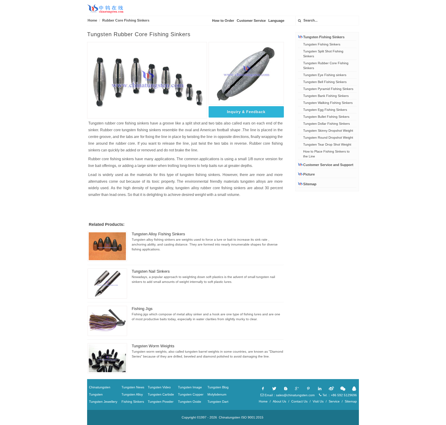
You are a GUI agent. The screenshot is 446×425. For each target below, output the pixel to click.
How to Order (223, 20)
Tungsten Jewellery (103, 401)
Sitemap (309, 184)
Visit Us (318, 401)
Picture (309, 174)
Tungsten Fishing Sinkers (321, 44)
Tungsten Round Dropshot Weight (328, 137)
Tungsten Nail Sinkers (151, 271)
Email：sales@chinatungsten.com (289, 395)
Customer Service (251, 20)
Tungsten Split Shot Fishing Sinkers (323, 53)
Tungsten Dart (217, 401)
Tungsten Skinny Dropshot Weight (328, 130)
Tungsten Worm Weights (153, 346)
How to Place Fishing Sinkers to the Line (326, 154)
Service (334, 401)
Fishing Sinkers (132, 401)
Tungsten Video (159, 387)
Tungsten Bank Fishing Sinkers (326, 96)
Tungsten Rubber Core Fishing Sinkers (325, 65)
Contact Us (299, 401)
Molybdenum (216, 394)
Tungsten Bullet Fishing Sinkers (326, 116)
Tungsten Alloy (132, 394)
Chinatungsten (99, 387)
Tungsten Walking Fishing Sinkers (328, 103)
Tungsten (96, 394)
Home (92, 20)
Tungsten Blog (218, 387)
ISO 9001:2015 (252, 417)
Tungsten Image (190, 387)
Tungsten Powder (161, 401)
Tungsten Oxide (189, 401)
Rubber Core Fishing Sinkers (125, 20)
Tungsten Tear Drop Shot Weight (327, 144)
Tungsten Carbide (161, 394)
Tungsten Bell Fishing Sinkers (325, 82)
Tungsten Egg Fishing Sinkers (325, 110)
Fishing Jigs (142, 309)
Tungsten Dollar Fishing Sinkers (326, 123)
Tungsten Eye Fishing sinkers (324, 75)
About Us (279, 401)
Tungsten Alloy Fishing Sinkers (158, 234)
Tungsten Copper (190, 394)
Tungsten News (132, 387)
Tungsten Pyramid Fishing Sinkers (328, 89)
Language (276, 20)
